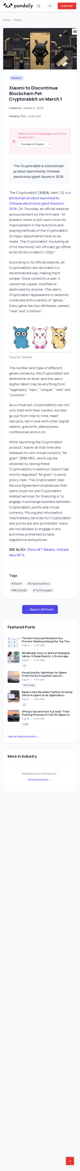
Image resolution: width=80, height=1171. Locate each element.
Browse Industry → (40, 779)
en (50, 5)
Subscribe (67, 5)
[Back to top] (70, 1161)
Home (6, 20)
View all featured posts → (23, 736)
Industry (16, 78)
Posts (18, 20)
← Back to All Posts (40, 609)
